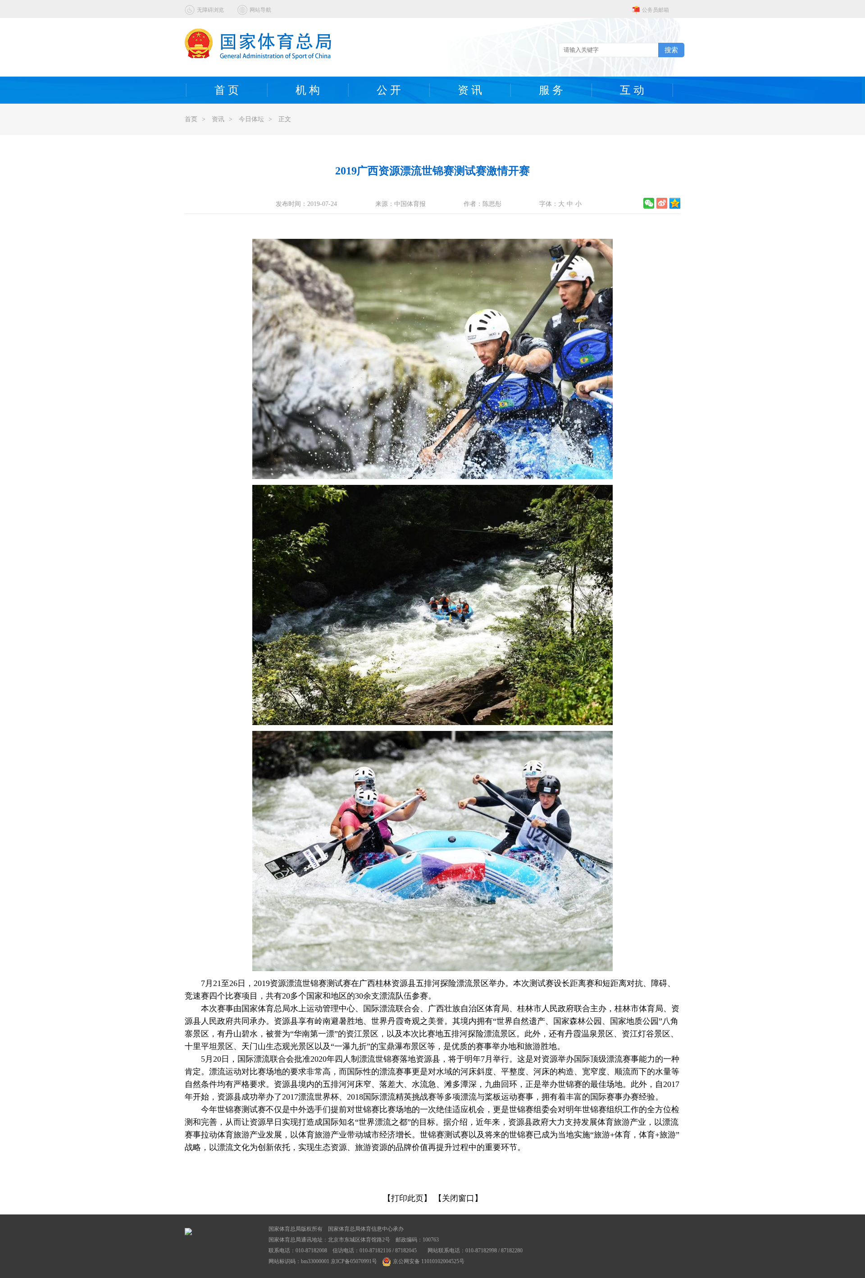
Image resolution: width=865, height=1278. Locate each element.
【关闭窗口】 (458, 1198)
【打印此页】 (407, 1198)
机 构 (308, 90)
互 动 (632, 90)
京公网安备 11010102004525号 (428, 1261)
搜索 (671, 50)
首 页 (226, 90)
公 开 (389, 90)
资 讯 (470, 90)
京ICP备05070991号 (354, 1261)
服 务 (551, 90)
